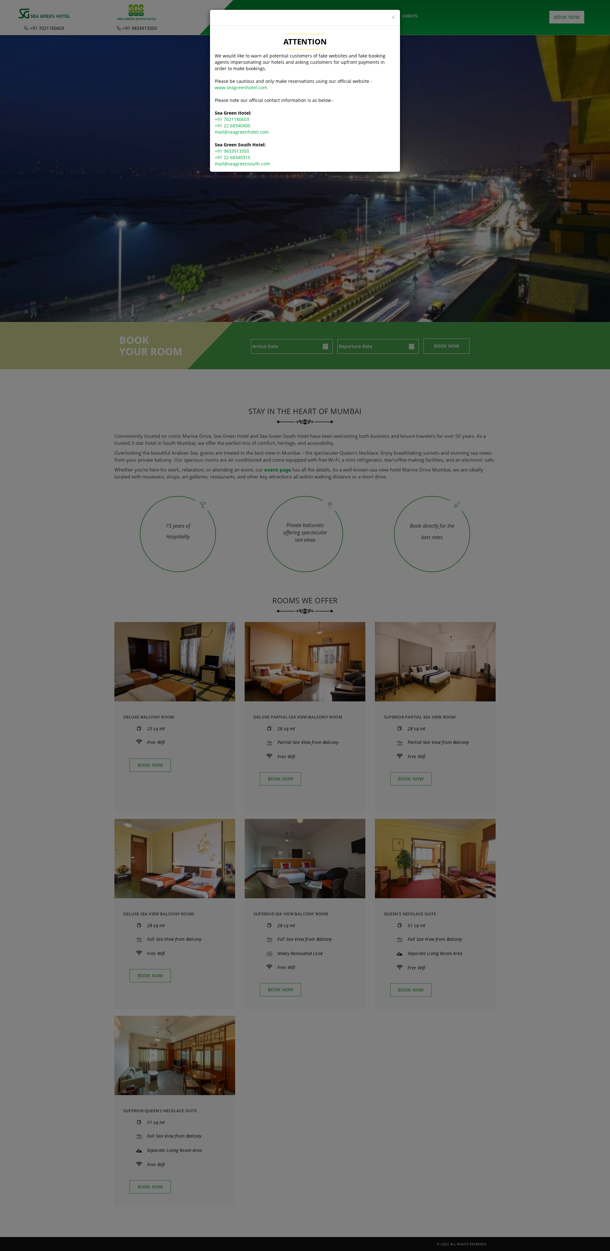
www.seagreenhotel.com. (241, 87)
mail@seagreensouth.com (242, 164)
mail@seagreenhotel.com (242, 132)
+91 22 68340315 (232, 157)
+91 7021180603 (232, 119)
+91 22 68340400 (232, 126)
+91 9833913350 (232, 151)
